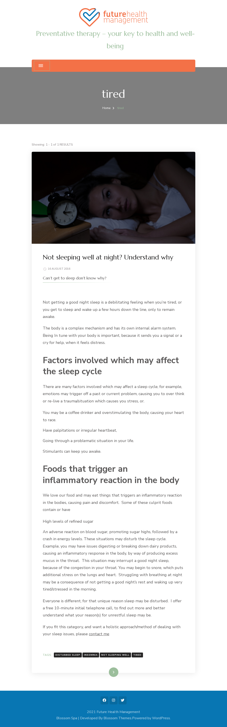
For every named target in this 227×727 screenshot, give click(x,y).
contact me (99, 634)
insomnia (91, 655)
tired (137, 655)
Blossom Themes (117, 718)
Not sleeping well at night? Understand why (108, 257)
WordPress (161, 718)
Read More (106, 672)
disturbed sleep (67, 655)
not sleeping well (115, 655)
